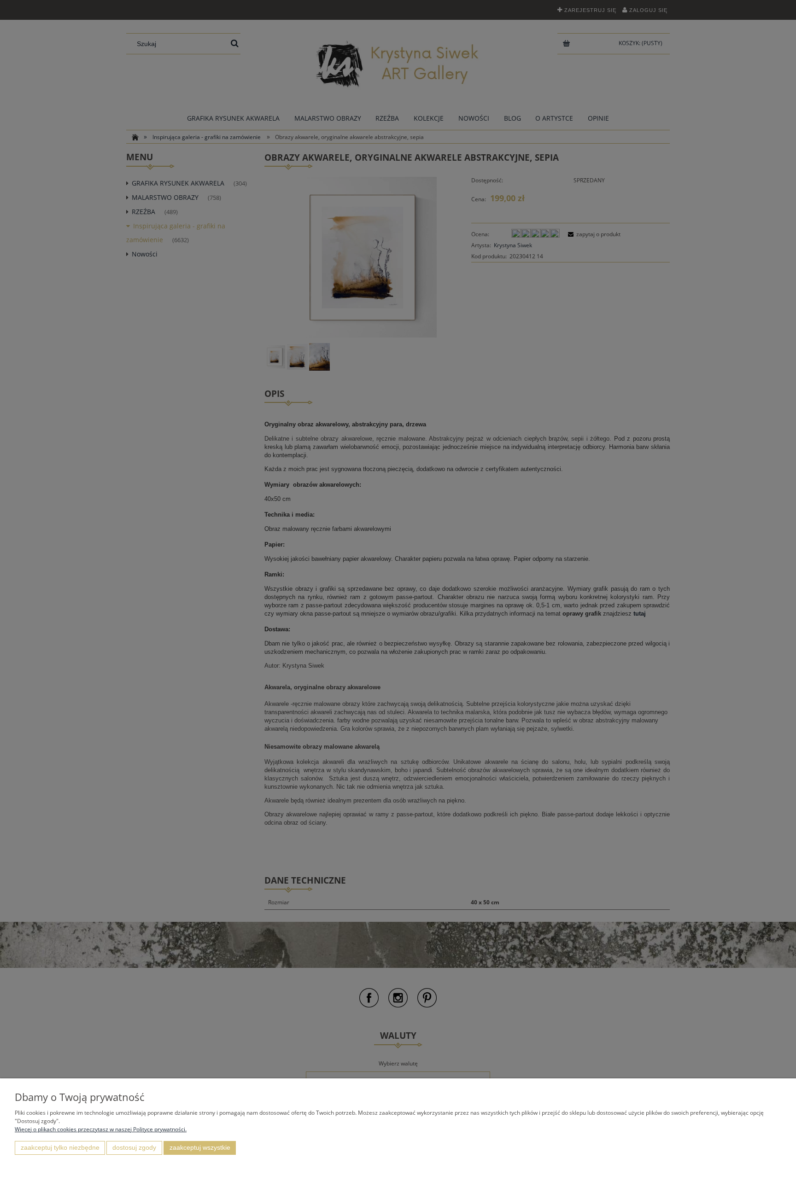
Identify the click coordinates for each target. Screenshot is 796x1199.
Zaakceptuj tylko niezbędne (60, 1147)
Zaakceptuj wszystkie (200, 1147)
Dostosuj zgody (134, 1147)
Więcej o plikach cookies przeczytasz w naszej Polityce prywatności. (101, 1129)
